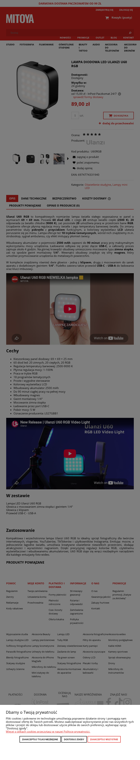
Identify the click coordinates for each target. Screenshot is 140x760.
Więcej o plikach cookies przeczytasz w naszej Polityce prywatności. (48, 731)
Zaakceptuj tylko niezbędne (40, 739)
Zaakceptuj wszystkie (104, 739)
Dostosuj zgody (74, 739)
